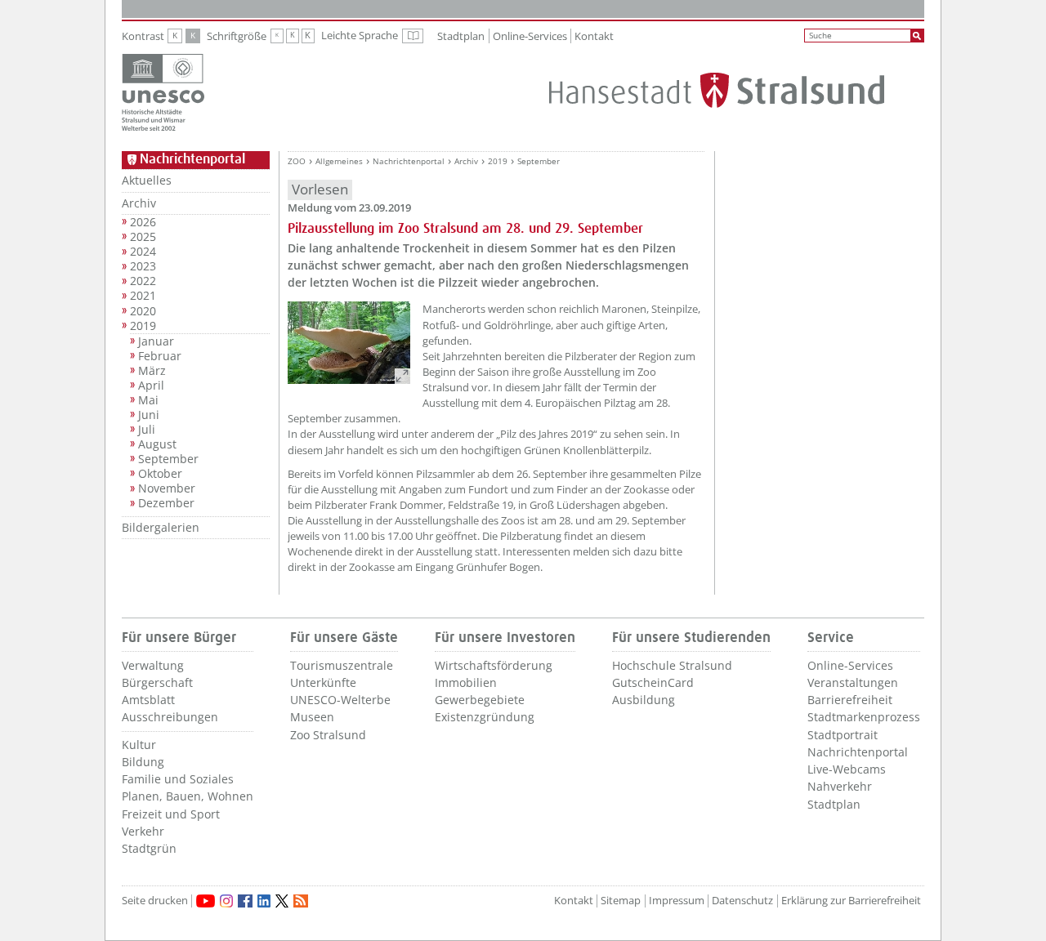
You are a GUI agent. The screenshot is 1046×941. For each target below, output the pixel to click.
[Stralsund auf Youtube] (205, 901)
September (168, 459)
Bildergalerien (160, 527)
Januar (156, 341)
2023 (143, 266)
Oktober (160, 473)
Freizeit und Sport (171, 814)
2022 (143, 281)
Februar (159, 356)
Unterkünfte (323, 682)
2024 (143, 251)
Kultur (139, 744)
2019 (143, 326)
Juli (146, 429)
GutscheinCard (653, 682)
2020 (143, 311)
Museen (312, 717)
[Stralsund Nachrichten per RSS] (300, 901)
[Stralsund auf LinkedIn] (263, 901)
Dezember (166, 503)
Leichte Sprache (372, 36)
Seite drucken (155, 900)
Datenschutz (742, 900)
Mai (148, 400)
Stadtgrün (149, 848)
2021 (143, 295)
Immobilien (466, 682)
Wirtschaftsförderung (493, 665)
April (151, 385)
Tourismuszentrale (341, 665)
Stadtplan (461, 36)
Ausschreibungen (170, 717)
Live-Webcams (846, 769)
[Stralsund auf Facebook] (245, 901)
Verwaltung (153, 665)
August (157, 444)
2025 (143, 237)
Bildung (143, 761)
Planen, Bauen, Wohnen (187, 796)
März (152, 370)
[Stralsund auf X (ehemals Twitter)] (281, 901)
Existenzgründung (484, 717)
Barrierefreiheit (849, 699)
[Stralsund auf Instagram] (226, 901)
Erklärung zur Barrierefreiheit (851, 900)
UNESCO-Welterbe (340, 699)
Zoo (297, 161)
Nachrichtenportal (409, 161)
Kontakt (594, 36)
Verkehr (143, 831)
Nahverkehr (839, 786)
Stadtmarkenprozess (863, 717)
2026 (143, 222)
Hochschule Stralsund (672, 665)
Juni (148, 415)
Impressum (676, 900)
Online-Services (530, 36)
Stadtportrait (842, 735)
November (166, 488)
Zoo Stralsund (328, 735)
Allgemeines (339, 161)
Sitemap (621, 900)
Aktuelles (147, 180)
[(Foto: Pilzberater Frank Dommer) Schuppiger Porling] (349, 342)
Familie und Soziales (178, 779)
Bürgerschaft (157, 682)
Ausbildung (643, 699)
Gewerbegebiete (480, 699)
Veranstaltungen (852, 682)
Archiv (139, 203)
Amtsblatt (148, 699)
